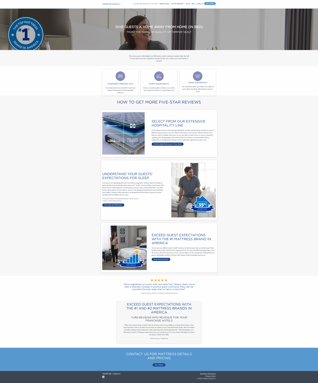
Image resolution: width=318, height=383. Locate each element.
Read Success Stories (161, 259)
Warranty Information (208, 374)
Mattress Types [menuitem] (164, 3)
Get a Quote (159, 365)
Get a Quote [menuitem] (210, 3)
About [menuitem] (188, 3)
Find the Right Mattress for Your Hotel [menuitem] (145, 3)
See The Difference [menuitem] (177, 3)
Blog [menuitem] (193, 3)
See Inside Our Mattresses (113, 205)
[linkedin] (103, 377)
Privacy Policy (210, 376)
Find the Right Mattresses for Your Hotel (167, 144)
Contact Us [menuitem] (199, 3)
